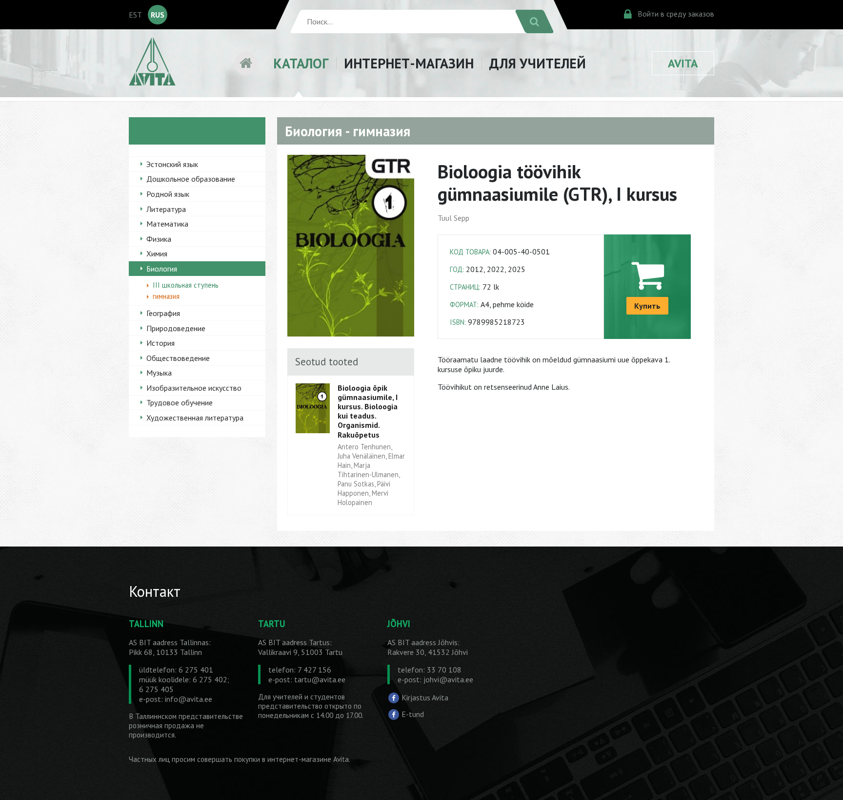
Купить (647, 306)
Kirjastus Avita (424, 697)
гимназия (166, 296)
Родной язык (167, 194)
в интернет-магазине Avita (305, 759)
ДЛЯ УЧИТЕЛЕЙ (537, 63)
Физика (158, 239)
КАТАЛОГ (300, 63)
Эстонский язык (172, 164)
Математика (167, 224)
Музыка (159, 373)
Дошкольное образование (190, 179)
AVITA (683, 63)
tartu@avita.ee (319, 679)
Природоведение (175, 328)
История (160, 343)
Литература (166, 209)
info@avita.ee (188, 699)
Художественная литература (194, 417)
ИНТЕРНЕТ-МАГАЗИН (409, 63)
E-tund (412, 714)
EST (135, 15)
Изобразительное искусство (193, 388)
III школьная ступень (186, 285)
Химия (156, 253)
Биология (161, 269)
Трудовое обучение (179, 402)
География (163, 313)
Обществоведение (178, 358)
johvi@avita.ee (448, 679)
